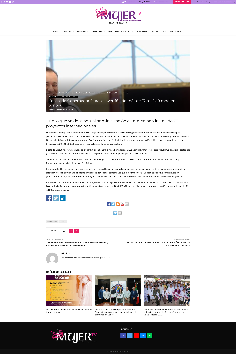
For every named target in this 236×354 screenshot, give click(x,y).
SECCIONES (81, 32)
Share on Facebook (49, 198)
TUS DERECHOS (142, 32)
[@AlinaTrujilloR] (115, 213)
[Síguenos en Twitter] (113, 204)
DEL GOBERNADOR (65, 96)
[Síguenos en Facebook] (109, 204)
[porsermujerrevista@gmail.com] (127, 204)
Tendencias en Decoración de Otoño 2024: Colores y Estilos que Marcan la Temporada (77, 244)
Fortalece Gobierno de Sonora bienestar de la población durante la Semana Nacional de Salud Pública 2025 (166, 312)
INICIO (55, 32)
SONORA (75, 96)
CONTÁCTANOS (176, 32)
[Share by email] (120, 213)
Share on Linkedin (63, 198)
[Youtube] (136, 335)
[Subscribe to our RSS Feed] (118, 204)
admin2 (53, 109)
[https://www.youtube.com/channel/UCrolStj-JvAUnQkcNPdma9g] (122, 204)
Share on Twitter (56, 198)
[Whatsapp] (149, 335)
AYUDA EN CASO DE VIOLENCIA (120, 32)
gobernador (52, 221)
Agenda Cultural (53, 96)
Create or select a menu (161, 2)
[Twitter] (130, 335)
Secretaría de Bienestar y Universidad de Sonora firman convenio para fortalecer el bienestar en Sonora (115, 312)
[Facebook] (123, 335)
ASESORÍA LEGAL (158, 32)
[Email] (143, 335)
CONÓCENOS (67, 32)
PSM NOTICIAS (97, 32)
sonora (62, 221)
